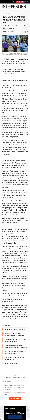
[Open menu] (2, 1)
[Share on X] (27, 31)
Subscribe (20, 1)
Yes (5, 394)
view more (14, 367)
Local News (5, 13)
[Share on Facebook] (24, 31)
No (10, 394)
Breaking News (20, 387)
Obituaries (7, 389)
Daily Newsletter (8, 387)
